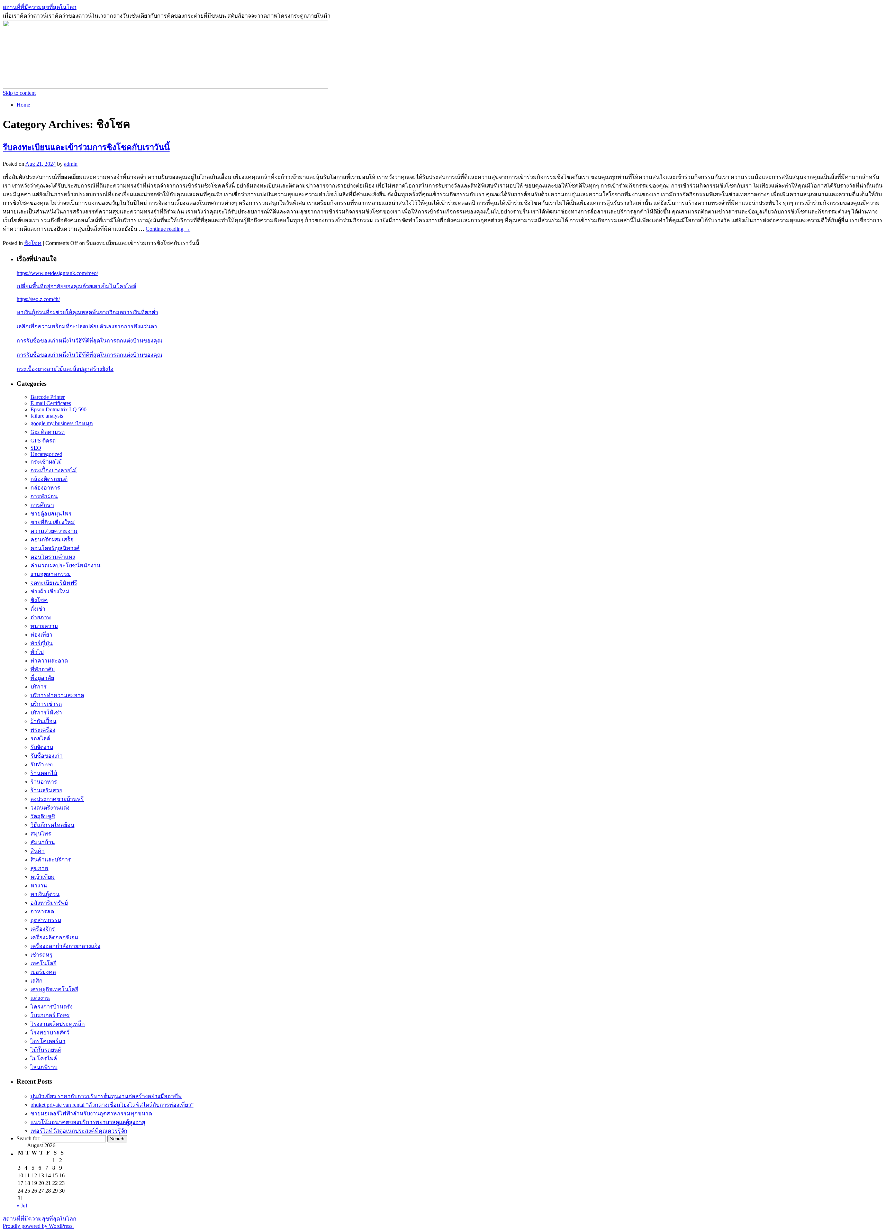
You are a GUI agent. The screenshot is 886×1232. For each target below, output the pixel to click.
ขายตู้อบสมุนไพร (51, 514)
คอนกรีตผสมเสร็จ (51, 539)
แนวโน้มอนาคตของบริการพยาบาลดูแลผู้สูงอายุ (87, 1122)
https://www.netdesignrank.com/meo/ (57, 273)
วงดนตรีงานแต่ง (50, 808)
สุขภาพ (39, 868)
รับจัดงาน (41, 747)
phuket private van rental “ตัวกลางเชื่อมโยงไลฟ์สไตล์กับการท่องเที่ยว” (111, 1105)
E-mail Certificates (50, 403)
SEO (35, 448)
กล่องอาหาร (45, 488)
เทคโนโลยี (43, 963)
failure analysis (46, 416)
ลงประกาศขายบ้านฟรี (57, 799)
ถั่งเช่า (37, 609)
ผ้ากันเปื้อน (43, 721)
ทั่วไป (37, 652)
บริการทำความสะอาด (57, 695)
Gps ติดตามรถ (47, 432)
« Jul (22, 1205)
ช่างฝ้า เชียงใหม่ (50, 591)
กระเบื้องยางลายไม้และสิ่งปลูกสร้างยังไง (65, 369)
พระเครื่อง (42, 730)
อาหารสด (42, 911)
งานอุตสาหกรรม (50, 574)
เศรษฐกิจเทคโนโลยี (54, 989)
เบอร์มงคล (43, 972)
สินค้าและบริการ (50, 860)
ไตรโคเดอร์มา (47, 1041)
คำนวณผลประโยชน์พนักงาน (65, 565)
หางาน (38, 885)
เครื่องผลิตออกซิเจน (54, 937)
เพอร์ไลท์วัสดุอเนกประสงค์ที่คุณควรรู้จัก (78, 1131)
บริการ (38, 687)
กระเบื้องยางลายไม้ (53, 470)
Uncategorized (46, 454)
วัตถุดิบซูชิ (42, 816)
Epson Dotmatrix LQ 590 (58, 409)
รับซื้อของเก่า (46, 756)
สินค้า (37, 851)
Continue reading (168, 229)
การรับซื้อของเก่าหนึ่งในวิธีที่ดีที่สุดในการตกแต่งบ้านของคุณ (89, 341)
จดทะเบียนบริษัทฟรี (53, 583)
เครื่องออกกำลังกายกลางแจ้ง (65, 946)
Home (23, 105)
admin (71, 164)
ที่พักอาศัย (42, 669)
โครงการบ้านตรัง (51, 1007)
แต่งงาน (40, 998)
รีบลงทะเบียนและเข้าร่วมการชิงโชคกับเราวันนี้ (86, 147)
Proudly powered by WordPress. (38, 1226)
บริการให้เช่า (46, 712)
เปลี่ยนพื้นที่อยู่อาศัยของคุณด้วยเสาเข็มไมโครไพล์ (76, 286)
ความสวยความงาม (54, 531)
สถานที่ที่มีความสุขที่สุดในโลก (39, 7)
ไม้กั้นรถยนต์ (45, 1050)
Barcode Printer (47, 397)
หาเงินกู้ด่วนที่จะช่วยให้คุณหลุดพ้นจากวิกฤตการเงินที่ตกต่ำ (87, 312)
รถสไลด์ (40, 738)
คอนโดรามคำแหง (52, 557)
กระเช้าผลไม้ (46, 462)
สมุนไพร (40, 834)
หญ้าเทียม (42, 877)
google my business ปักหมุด (61, 423)
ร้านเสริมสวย (46, 790)
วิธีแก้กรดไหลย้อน (52, 825)
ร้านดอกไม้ (43, 773)
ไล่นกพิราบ (43, 1067)
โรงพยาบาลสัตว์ (50, 1032)
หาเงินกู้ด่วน (45, 894)
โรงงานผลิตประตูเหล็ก (57, 1024)
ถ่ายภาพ (40, 617)
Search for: (28, 1138)
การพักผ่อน (44, 496)
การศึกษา (42, 505)
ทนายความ (44, 626)
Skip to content (19, 93)
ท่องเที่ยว (41, 635)
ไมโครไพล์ (43, 1058)
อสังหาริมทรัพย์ (49, 903)
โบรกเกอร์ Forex (50, 1015)
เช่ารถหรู (41, 955)
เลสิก (36, 981)
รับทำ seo (41, 764)
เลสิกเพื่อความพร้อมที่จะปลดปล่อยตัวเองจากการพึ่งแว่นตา (87, 326)
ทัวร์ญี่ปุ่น (41, 643)
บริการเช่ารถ (46, 704)
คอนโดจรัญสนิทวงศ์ (55, 548)
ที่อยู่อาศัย (42, 678)
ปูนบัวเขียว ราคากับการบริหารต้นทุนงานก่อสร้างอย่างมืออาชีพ (106, 1096)
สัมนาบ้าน (42, 842)
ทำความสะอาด (49, 661)
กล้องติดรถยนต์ (48, 479)
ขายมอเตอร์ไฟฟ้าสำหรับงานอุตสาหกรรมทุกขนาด (91, 1113)
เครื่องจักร (42, 929)
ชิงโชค (33, 243)
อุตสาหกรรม (45, 920)
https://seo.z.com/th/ (38, 299)
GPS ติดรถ (43, 441)
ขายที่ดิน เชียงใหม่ (52, 522)
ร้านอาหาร (43, 782)
